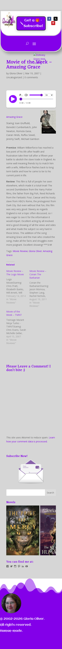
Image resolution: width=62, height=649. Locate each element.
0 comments (31, 77)
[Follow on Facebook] (49, 19)
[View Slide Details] (18, 530)
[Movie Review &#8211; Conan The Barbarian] (41, 288)
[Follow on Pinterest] (53, 23)
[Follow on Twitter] (56, 19)
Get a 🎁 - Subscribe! (33, 23)
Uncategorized (14, 77)
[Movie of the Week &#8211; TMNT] (17, 327)
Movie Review (20, 251)
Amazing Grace (14, 116)
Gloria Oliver (15, 73)
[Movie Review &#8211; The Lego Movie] (17, 286)
